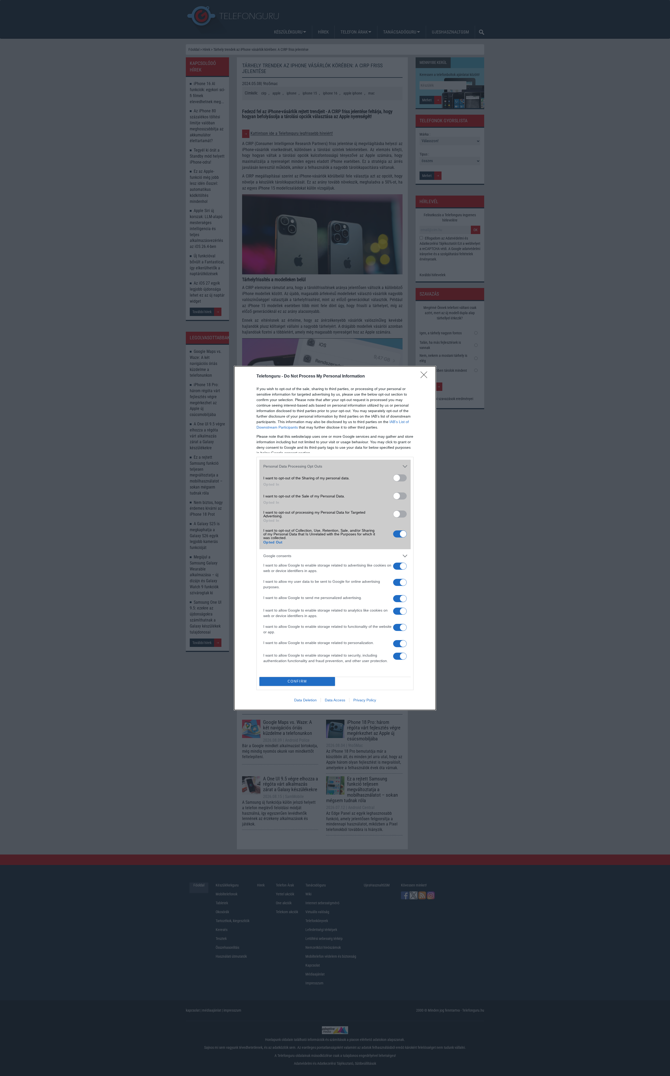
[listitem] (335, 466)
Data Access (335, 700)
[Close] (426, 376)
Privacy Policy (364, 700)
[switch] (400, 477)
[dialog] (335, 538)
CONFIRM (297, 681)
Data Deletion (305, 700)
